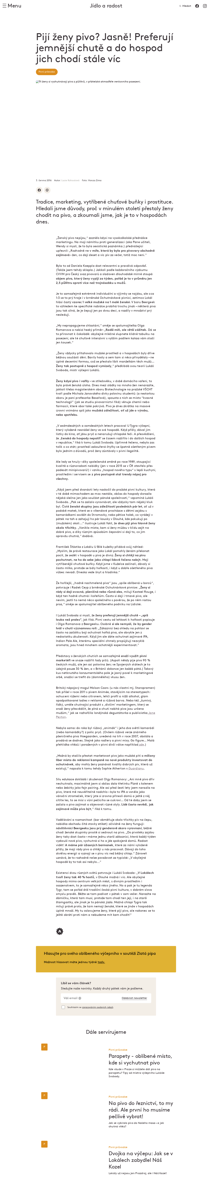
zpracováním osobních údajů (97, 1007)
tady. (101, 962)
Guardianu (136, 768)
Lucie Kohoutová (70, 180)
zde (141, 744)
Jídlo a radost (106, 5)
